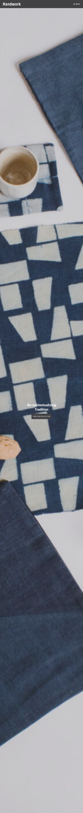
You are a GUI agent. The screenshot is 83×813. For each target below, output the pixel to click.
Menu (78, 4)
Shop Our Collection (41, 416)
